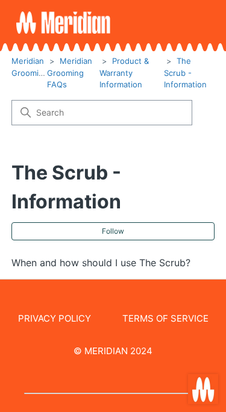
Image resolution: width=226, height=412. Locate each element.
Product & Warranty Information (124, 72)
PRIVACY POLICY (54, 318)
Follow (113, 231)
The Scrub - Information (185, 72)
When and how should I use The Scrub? (100, 263)
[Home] (63, 22)
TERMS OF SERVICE (165, 318)
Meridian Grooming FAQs (69, 72)
